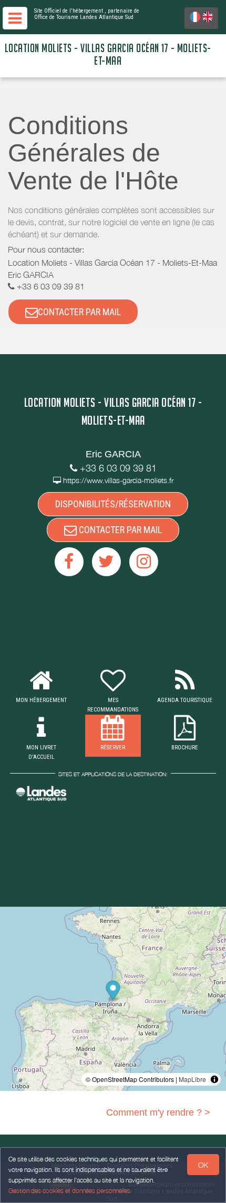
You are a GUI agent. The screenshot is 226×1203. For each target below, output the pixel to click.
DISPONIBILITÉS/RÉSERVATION (113, 503)
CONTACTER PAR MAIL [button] (79, 311)
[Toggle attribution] (214, 1079)
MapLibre (192, 1079)
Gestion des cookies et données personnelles (69, 1191)
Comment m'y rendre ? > (158, 1112)
